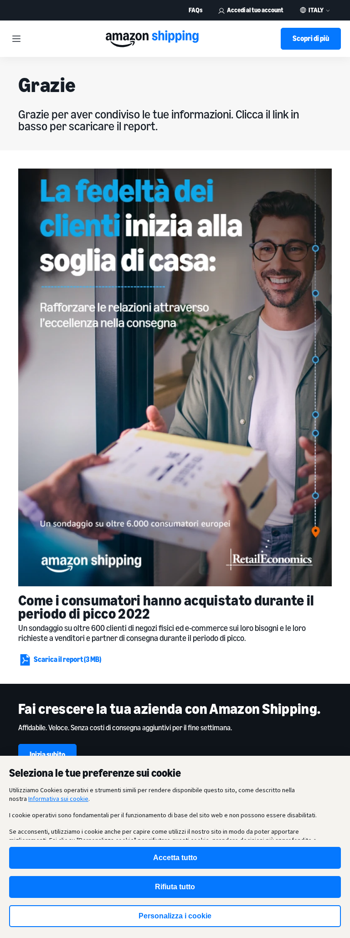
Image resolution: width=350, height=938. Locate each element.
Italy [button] (316, 10)
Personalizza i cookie (175, 916)
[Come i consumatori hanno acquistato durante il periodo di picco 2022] (175, 377)
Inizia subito (47, 754)
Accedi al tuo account (255, 10)
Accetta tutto (175, 857)
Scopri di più (311, 38)
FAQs (195, 10)
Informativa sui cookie (58, 798)
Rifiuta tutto (175, 887)
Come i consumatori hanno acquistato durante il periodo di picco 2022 (166, 606)
